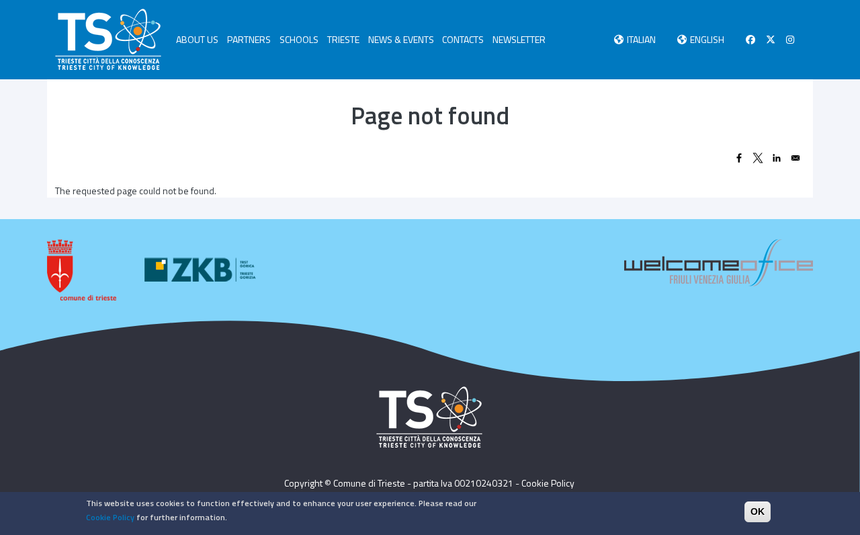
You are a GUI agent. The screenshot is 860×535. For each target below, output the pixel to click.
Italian (641, 39)
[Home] (108, 39)
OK (757, 511)
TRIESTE (343, 39)
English (707, 39)
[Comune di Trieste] (81, 269)
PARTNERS (249, 39)
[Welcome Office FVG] (718, 261)
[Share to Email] (795, 158)
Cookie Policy (547, 483)
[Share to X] (758, 158)
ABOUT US (197, 39)
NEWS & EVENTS (401, 39)
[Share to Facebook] (739, 158)
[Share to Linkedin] (776, 158)
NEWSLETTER (519, 39)
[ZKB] (201, 270)
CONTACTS (463, 39)
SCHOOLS (299, 39)
